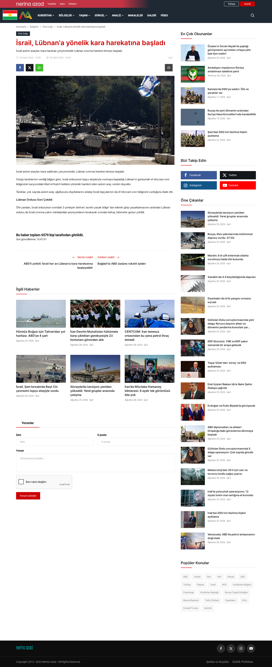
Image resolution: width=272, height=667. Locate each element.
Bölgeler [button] (65, 15)
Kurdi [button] (247, 3)
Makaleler (135, 15)
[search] (252, 15)
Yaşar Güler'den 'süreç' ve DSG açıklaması (227, 364)
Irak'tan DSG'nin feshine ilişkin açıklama (227, 514)
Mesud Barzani (191, 600)
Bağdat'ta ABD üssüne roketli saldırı (122, 263)
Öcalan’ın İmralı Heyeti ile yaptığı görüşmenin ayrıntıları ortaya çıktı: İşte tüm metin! (229, 50)
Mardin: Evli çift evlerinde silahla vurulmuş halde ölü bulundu (228, 257)
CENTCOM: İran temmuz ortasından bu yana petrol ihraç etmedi (147, 336)
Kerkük (208, 608)
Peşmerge (188, 592)
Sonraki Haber (106, 257)
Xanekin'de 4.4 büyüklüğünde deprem (232, 276)
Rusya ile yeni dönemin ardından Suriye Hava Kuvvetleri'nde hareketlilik (232, 112)
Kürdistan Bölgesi (242, 584)
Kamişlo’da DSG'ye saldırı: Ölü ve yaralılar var (228, 90)
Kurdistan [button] (45, 15)
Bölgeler (34, 26)
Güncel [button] (100, 15)
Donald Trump (190, 608)
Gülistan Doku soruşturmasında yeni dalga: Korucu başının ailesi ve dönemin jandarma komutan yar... (231, 323)
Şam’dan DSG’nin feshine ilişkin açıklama (227, 133)
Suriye (197, 576)
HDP (224, 584)
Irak (219, 576)
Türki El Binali (212, 600)
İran (209, 576)
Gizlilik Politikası (242, 661)
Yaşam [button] (83, 15)
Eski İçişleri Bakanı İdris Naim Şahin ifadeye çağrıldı (230, 386)
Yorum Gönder (28, 495)
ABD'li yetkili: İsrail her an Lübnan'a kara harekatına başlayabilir (58, 265)
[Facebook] (221, 648)
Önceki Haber (85, 257)
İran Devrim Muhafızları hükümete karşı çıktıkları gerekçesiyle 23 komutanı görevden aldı (94, 336)
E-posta (102, 434)
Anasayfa (21, 26)
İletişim (72, 3)
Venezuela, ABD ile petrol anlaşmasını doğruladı (231, 536)
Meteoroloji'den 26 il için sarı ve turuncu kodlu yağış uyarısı (228, 471)
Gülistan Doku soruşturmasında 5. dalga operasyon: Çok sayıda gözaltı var (230, 452)
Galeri (151, 15)
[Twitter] (231, 648)
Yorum (20, 450)
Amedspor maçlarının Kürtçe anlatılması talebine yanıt (226, 69)
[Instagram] (241, 648)
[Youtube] (251, 648)
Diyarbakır (230, 600)
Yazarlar (52, 3)
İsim (18, 434)
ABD (185, 576)
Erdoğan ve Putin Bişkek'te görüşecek (231, 405)
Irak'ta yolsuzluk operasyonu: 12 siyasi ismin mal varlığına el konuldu (230, 493)
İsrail (213, 584)
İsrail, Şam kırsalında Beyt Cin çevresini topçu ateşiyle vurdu (37, 389)
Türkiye (187, 584)
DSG (244, 600)
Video (164, 15)
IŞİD (242, 576)
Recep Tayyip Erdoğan (236, 592)
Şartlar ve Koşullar (217, 661)
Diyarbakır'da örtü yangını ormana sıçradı (229, 300)
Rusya (231, 576)
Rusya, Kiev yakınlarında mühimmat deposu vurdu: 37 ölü (230, 235)
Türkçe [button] (231, 3)
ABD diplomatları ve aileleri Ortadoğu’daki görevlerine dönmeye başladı (230, 430)
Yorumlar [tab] (28, 423)
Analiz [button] (116, 15)
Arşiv (62, 3)
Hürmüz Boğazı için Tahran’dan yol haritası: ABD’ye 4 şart (40, 333)
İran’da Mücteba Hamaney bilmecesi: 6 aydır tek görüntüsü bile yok (147, 391)
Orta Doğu (47, 26)
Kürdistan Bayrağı (209, 592)
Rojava (200, 584)
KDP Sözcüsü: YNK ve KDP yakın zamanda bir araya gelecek (228, 343)
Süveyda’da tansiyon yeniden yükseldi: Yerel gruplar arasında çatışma (92, 391)
